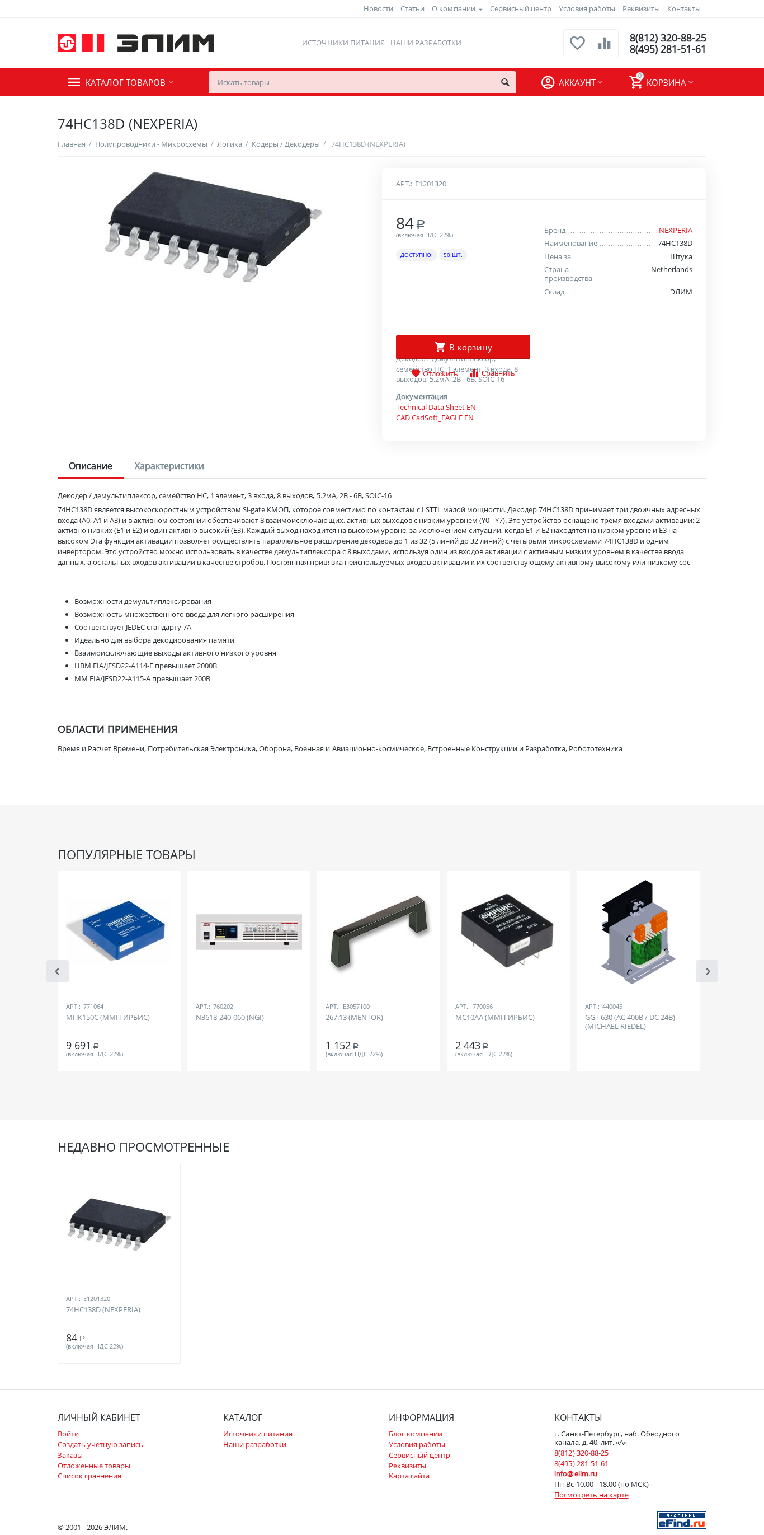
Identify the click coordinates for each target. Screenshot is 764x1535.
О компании (453, 8)
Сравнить (498, 373)
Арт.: (404, 184)
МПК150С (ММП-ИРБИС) (108, 1017)
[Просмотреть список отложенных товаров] (577, 49)
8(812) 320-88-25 (668, 37)
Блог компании (415, 1434)
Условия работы (587, 8)
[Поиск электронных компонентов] (681, 1519)
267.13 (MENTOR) (354, 1017)
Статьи (412, 8)
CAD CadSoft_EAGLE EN (435, 418)
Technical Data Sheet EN (436, 407)
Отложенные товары (94, 1466)
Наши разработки (425, 43)
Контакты (684, 8)
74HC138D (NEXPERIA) (103, 1309)
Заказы (70, 1455)
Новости (378, 8)
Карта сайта (409, 1476)
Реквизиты (641, 8)
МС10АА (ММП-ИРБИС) (495, 1017)
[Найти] (505, 82)
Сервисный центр (520, 8)
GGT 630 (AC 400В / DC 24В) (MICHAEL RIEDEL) (630, 1022)
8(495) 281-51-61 (668, 48)
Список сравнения (89, 1476)
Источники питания (343, 43)
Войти (68, 1434)
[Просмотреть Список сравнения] (605, 49)
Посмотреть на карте (591, 1495)
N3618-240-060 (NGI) (230, 1017)
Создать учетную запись (100, 1444)
